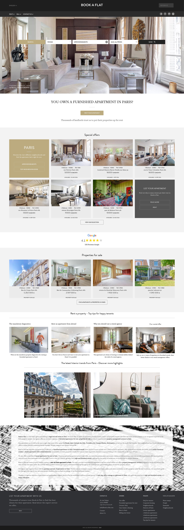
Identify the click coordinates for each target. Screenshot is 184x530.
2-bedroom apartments (150, 515)
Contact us (27, 14)
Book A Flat (92, 6)
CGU (100, 527)
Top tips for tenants (149, 520)
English (12, 6)
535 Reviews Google (92, 244)
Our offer (122, 500)
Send (151, 42)
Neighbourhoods (148, 505)
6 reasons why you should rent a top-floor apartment (46, 416)
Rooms (50, 42)
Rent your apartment (92, 113)
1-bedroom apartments (150, 513)
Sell (18, 14)
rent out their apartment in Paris (61, 462)
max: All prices (116, 42)
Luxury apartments (149, 510)
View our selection (92, 222)
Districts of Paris (148, 508)
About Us (103, 513)
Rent (11, 14)
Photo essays (167, 500)
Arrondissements (81, 42)
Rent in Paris (123, 510)
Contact (102, 511)
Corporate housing (149, 503)
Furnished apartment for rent (128, 503)
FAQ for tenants (148, 500)
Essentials (166, 505)
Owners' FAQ (123, 505)
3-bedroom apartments (150, 518)
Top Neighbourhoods (29, 169)
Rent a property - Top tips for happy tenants (92, 313)
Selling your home (124, 513)
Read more (154, 202)
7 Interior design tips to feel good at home (111, 416)
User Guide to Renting (126, 508)
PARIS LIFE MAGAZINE (169, 496)
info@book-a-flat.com (106, 507)
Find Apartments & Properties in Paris (92, 302)
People (165, 503)
